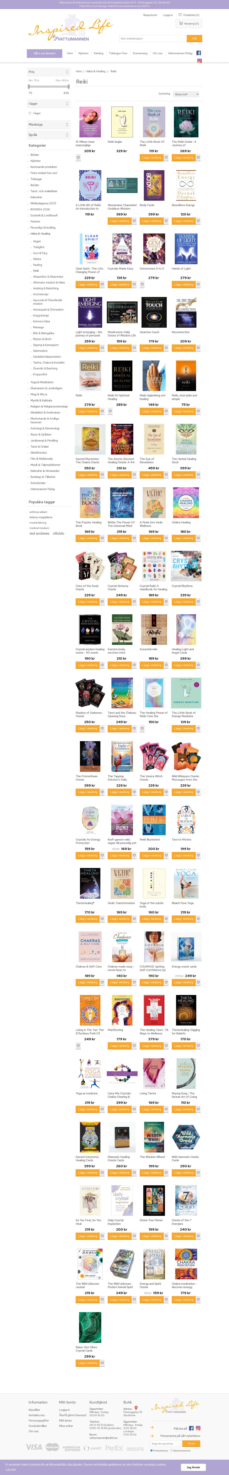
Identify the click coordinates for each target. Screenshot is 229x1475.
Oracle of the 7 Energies (181, 1221)
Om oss (33, 1431)
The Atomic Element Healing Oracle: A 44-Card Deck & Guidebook (121, 464)
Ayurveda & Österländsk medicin (47, 302)
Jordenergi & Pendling (44, 440)
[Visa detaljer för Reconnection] (186, 312)
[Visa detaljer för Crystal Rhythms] (186, 566)
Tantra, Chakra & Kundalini (49, 362)
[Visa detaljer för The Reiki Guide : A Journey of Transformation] (186, 122)
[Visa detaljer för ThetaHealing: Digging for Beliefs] (186, 1010)
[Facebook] (198, 51)
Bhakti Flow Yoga (183, 903)
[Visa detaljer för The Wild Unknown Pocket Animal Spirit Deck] (122, 1264)
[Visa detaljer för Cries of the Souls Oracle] (90, 566)
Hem (79, 71)
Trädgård (38, 247)
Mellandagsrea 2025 (43, 203)
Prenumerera (160, 1450)
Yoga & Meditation (41, 382)
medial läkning (38, 522)
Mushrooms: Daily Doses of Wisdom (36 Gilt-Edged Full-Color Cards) (122, 337)
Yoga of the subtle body (152, 904)
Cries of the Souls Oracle (87, 587)
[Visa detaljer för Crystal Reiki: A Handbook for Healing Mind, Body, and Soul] (154, 566)
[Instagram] (199, 59)
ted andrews (39, 533)
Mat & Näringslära (43, 333)
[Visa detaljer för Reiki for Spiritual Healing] (122, 376)
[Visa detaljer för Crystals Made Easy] (122, 248)
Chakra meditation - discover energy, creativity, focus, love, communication (186, 1289)
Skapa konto (150, 15)
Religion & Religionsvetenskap (49, 406)
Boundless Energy (183, 205)
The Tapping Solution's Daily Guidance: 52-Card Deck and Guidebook (121, 781)
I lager (37, 113)
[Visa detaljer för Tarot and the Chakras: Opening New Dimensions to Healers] (122, 693)
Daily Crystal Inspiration (115, 1221)
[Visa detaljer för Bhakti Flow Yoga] (186, 883)
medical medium (39, 528)
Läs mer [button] (11, 1469)
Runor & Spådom (41, 434)
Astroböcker (38, 483)
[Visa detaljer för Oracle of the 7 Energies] (186, 1200)
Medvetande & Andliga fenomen (44, 420)
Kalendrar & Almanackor (45, 471)
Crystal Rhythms (182, 586)
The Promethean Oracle (87, 778)
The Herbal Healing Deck (184, 460)
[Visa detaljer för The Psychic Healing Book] (90, 502)
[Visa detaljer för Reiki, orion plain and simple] (186, 376)
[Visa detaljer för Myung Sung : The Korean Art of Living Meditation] (186, 1073)
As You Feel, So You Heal (88, 1221)
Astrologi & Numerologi (44, 428)
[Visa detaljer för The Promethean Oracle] (90, 756)
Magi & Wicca (38, 394)
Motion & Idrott (42, 339)
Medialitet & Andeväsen (45, 412)
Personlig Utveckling (42, 227)
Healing (37, 265)
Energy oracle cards (184, 966)
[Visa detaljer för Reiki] (90, 376)
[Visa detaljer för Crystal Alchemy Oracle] (122, 566)
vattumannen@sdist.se (103, 1438)
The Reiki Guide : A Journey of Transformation (184, 145)
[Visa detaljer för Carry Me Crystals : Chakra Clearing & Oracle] (122, 1073)
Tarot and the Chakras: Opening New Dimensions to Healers (122, 718)
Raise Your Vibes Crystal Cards (86, 1348)
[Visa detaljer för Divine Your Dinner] (154, 1200)
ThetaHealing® (85, 903)
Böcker (34, 155)
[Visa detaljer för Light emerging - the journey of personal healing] (90, 312)
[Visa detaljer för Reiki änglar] (122, 122)
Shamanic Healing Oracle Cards (119, 1158)
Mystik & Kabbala (41, 400)
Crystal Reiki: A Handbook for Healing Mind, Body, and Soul (153, 589)
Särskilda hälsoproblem (47, 357)
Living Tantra (148, 1093)
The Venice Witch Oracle (151, 778)
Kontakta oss (37, 1415)
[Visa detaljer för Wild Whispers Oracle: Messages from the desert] (186, 756)
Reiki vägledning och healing (152, 397)
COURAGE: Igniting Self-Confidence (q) (153, 968)
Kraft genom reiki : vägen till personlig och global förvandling (122, 843)
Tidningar (36, 179)
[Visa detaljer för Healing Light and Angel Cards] (186, 629)
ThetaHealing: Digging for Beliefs (186, 1031)
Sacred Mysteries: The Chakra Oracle (87, 460)
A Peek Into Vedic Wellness (151, 524)
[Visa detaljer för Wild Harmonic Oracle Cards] (186, 1137)
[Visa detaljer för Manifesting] (122, 1010)
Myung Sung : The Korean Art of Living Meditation (184, 1097)
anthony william (38, 512)
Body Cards (147, 205)
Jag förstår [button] (193, 1467)
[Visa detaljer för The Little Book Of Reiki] (154, 122)
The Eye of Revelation (147, 460)
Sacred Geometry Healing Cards (87, 1158)
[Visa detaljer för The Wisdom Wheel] (154, 1137)
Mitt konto (65, 1420)
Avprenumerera (182, 1450)
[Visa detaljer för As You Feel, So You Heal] (90, 1200)
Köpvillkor (34, 1410)
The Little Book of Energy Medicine (184, 714)
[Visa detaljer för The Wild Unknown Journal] (90, 1264)
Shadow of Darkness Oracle (89, 714)
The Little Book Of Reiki (152, 143)
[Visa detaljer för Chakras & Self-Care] (90, 946)
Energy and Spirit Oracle (150, 1285)
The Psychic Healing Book (88, 524)
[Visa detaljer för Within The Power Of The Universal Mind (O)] (122, 502)
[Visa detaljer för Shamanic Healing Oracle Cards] (122, 1137)
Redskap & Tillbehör (42, 477)
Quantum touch (149, 332)
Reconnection (180, 332)
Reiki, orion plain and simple (184, 397)
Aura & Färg (40, 253)
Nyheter (35, 161)
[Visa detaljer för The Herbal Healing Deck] (186, 439)
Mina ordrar (66, 1426)
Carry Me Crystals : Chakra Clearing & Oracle (120, 1097)
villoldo (58, 533)
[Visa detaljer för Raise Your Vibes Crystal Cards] (90, 1327)
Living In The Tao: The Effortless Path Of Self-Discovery (90, 1033)
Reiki (36, 271)
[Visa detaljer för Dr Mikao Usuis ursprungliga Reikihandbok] (90, 122)
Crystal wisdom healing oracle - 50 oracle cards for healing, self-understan (90, 654)
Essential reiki (148, 649)
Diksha (37, 259)
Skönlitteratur (38, 453)
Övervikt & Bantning (45, 368)
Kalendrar (36, 197)
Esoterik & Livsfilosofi (44, 215)
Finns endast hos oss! (43, 173)
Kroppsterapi (41, 315)
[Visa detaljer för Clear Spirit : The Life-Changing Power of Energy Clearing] (90, 248)
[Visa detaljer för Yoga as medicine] (90, 1073)
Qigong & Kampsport (46, 345)
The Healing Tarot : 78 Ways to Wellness (154, 1031)
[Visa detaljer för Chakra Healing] (186, 502)
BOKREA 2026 (40, 209)
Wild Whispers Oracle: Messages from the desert (185, 780)
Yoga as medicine (87, 1093)
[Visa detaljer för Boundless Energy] (186, 185)
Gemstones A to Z (152, 268)
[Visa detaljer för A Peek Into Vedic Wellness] (154, 502)
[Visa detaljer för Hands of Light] (186, 248)
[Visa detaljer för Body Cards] (154, 185)
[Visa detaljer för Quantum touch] (154, 312)
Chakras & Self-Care (89, 966)
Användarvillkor (38, 1426)
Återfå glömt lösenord (72, 1415)
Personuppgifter (39, 1420)
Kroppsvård (40, 374)
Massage (38, 327)
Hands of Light (181, 268)
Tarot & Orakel (39, 446)
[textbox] (153, 38)
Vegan (37, 241)
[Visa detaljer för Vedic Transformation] (122, 883)
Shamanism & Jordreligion (46, 388)
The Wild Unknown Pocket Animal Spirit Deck (120, 1287)
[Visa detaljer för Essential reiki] (154, 629)
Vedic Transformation (121, 903)
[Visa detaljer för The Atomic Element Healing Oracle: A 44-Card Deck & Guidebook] (122, 439)
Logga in (168, 15)
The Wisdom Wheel (152, 1157)
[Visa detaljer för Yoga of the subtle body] (154, 883)
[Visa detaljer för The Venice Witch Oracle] (154, 756)
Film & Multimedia (41, 459)
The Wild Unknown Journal (87, 1285)
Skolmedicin (40, 351)
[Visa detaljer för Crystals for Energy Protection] (90, 820)
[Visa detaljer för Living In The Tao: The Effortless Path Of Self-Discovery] (90, 1010)
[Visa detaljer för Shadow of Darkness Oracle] (90, 693)
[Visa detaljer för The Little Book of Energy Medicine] (186, 693)
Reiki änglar (115, 141)
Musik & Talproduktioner (45, 465)
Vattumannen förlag (42, 489)
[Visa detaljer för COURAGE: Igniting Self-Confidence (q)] (154, 946)
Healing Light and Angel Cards (183, 651)
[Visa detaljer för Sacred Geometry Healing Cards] (90, 1137)
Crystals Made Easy (120, 268)
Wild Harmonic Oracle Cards (185, 1158)
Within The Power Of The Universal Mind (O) (121, 526)
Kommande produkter (43, 167)
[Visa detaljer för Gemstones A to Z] (154, 248)
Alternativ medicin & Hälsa (49, 282)
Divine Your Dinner (151, 1220)
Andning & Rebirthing (46, 288)
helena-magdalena (41, 517)
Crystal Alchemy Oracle (118, 587)
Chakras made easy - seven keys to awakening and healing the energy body (121, 972)
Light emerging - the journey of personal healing (89, 335)
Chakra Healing (181, 522)
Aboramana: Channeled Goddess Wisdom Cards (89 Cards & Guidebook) (122, 210)
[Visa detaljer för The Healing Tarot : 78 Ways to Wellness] (154, 1010)
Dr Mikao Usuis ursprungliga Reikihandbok (85, 145)
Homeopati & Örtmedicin (48, 309)
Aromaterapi (40, 294)
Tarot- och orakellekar (43, 191)
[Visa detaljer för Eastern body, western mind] (122, 629)
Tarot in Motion (181, 839)
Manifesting (115, 1030)
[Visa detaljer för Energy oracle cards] (186, 946)
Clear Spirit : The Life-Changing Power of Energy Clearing (90, 272)
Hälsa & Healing (40, 233)
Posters (35, 221)
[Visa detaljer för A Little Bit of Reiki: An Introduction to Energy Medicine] (90, 185)
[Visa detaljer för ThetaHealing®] (90, 883)
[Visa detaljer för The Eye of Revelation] (154, 439)
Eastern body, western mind (116, 651)
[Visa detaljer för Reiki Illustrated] (154, 820)
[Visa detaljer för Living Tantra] (154, 1073)
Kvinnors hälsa (41, 321)
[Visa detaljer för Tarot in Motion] (186, 820)
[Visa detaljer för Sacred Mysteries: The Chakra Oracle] (90, 439)
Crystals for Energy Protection (88, 841)
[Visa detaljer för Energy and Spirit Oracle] (154, 1264)
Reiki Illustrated (150, 839)
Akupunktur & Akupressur (48, 276)
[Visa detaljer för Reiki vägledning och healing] (154, 376)
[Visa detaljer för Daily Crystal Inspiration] (122, 1200)
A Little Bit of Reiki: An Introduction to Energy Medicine (88, 208)
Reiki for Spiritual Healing (118, 397)
